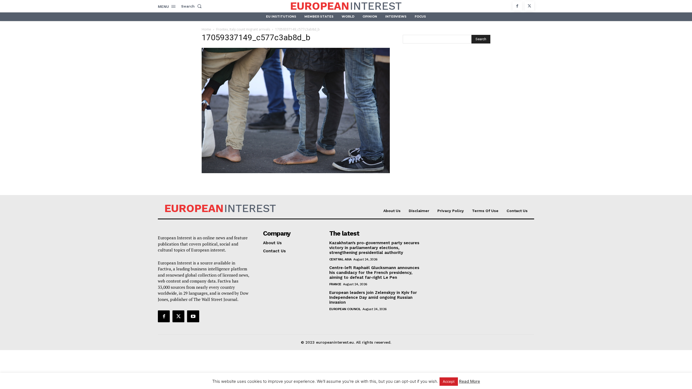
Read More (469, 381)
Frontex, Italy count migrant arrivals (243, 29)
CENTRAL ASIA (340, 259)
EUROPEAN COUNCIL (345, 309)
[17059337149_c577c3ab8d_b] (296, 171)
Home (206, 29)
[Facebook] (517, 6)
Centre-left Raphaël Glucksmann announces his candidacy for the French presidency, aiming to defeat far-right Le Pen (374, 272)
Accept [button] (449, 381)
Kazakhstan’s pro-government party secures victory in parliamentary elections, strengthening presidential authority (374, 247)
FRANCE (335, 284)
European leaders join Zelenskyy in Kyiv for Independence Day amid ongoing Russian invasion (373, 297)
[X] (529, 6)
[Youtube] (193, 316)
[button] (192, 6)
